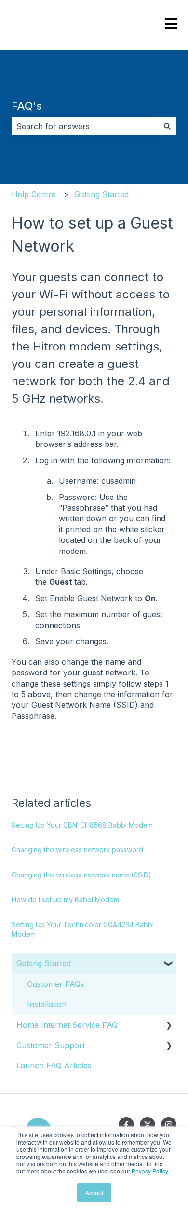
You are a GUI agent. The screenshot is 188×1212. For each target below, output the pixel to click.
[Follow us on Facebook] (126, 1124)
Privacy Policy (150, 1171)
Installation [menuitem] (47, 1004)
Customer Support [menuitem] (50, 1045)
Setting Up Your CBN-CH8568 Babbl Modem (82, 825)
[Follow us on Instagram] (168, 1124)
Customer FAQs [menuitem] (55, 984)
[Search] (167, 126)
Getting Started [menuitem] (43, 963)
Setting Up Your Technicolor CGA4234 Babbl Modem (83, 929)
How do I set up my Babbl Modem (65, 899)
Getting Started (101, 194)
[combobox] (85, 126)
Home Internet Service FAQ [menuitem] (67, 1025)
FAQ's (27, 106)
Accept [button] (94, 1192)
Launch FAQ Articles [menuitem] (54, 1065)
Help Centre (34, 194)
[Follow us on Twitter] (147, 1124)
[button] (168, 964)
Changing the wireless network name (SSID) (81, 875)
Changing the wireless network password (77, 850)
